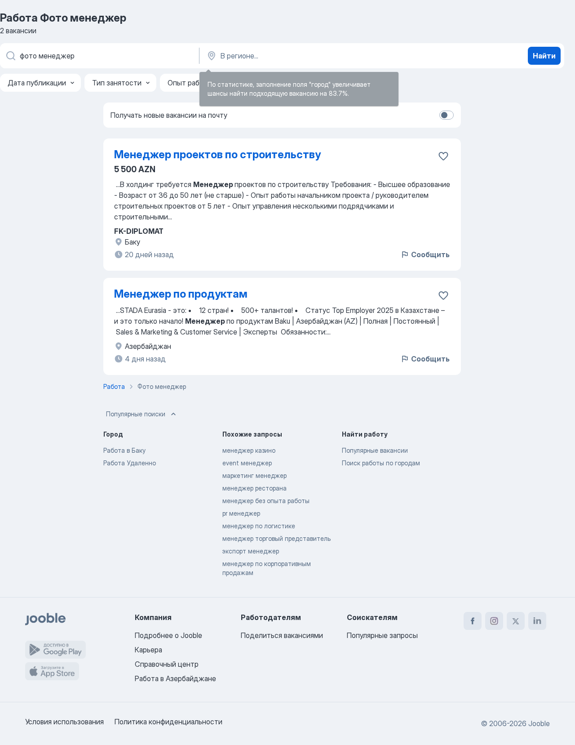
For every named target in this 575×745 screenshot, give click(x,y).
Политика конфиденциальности (168, 721)
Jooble (539, 723)
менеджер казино (248, 450)
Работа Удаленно (129, 463)
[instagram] (494, 621)
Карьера (148, 649)
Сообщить (430, 254)
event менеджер (247, 463)
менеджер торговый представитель (276, 538)
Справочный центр (167, 664)
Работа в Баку (124, 450)
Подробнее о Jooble (168, 635)
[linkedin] (537, 621)
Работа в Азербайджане (175, 678)
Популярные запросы (382, 635)
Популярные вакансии (375, 450)
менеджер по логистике (258, 526)
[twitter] (516, 621)
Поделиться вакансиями (282, 635)
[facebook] (473, 621)
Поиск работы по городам (381, 463)
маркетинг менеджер (254, 475)
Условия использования (64, 721)
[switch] (446, 115)
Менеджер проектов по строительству (217, 154)
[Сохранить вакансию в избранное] (443, 156)
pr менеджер (241, 513)
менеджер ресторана (254, 488)
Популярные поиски (135, 414)
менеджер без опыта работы (266, 500)
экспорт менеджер (250, 551)
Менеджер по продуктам (181, 293)
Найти (544, 55)
